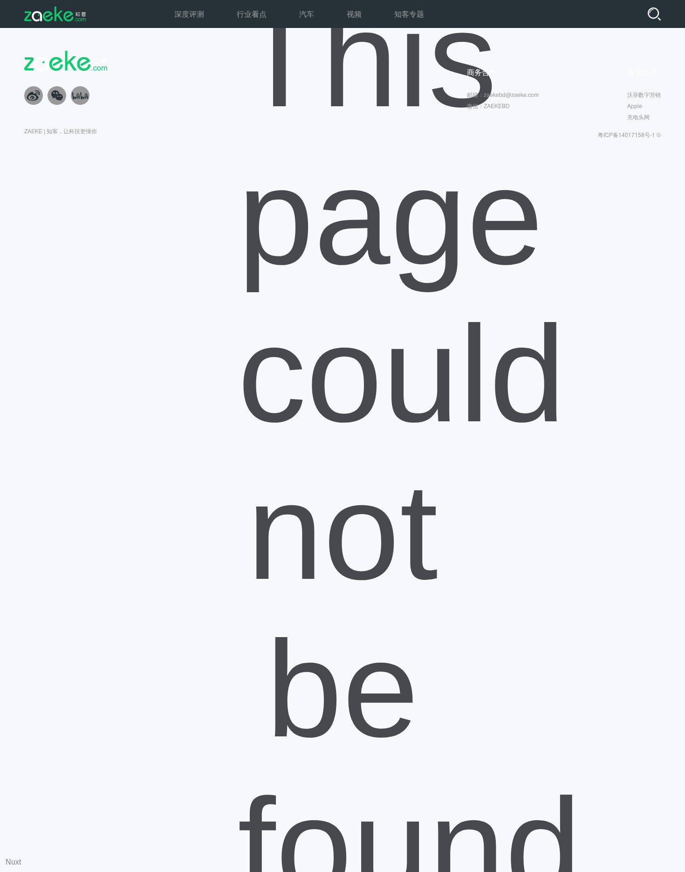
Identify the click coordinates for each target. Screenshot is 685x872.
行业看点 (252, 13)
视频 (354, 13)
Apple (634, 106)
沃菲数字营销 (644, 94)
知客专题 (409, 13)
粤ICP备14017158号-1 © (629, 134)
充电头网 (638, 117)
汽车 (306, 13)
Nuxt (13, 862)
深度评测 (189, 13)
